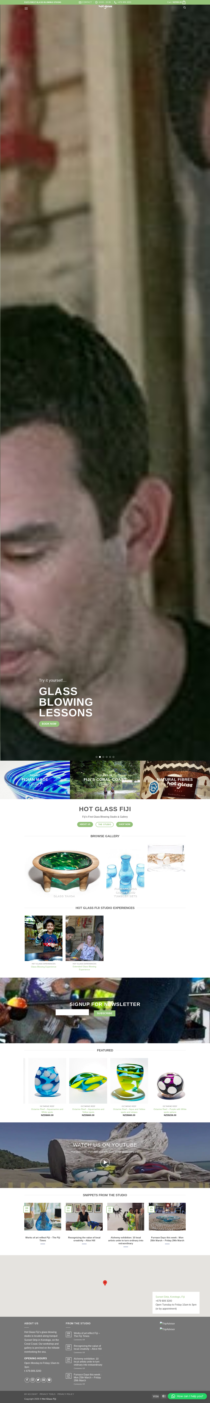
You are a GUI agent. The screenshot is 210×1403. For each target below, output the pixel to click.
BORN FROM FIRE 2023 (121, 700)
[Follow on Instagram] (32, 1380)
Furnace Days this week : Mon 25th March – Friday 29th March (87, 1377)
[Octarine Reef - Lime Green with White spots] (86, 1081)
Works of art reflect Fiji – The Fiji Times (87, 1334)
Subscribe (104, 1013)
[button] (176, 2)
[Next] (202, 380)
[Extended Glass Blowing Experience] (85, 938)
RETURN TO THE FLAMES (125, 707)
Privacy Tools (47, 1394)
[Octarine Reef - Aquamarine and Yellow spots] (168, 1081)
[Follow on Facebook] (27, 1380)
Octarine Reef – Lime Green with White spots (86, 1110)
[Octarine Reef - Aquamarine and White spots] (127, 1081)
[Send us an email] (43, 1380)
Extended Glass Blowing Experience (84, 968)
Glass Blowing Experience (43, 966)
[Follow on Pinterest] (49, 1380)
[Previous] (8, 380)
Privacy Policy (65, 1394)
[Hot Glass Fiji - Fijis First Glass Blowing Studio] (105, 7)
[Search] (184, 7)
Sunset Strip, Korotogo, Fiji (170, 1297)
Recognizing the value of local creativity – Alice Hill (88, 1347)
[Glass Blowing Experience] (44, 938)
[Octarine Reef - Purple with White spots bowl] (45, 1081)
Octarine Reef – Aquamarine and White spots (127, 1110)
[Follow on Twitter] (38, 1380)
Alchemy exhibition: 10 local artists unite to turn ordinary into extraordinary (88, 1361)
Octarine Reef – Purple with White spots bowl (45, 1110)
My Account (31, 1394)
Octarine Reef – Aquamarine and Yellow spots (168, 1110)
